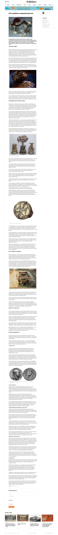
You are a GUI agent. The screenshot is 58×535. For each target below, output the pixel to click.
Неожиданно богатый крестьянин (45, 22)
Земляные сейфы (45, 20)
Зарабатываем (19, 4)
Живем (13, 4)
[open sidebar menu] (5, 5)
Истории (39, 4)
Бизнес (29, 4)
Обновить (11, 504)
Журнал (8, 1)
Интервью (45, 4)
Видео (50, 4)
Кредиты (34, 4)
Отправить (11, 506)
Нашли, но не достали (45, 25)
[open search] (52, 5)
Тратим (25, 4)
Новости (8, 4)
